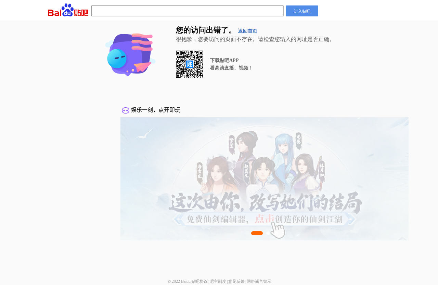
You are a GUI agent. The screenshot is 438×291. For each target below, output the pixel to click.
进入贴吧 (302, 11)
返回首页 (247, 31)
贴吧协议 (199, 281)
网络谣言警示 (259, 281)
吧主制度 (218, 281)
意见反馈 (236, 281)
